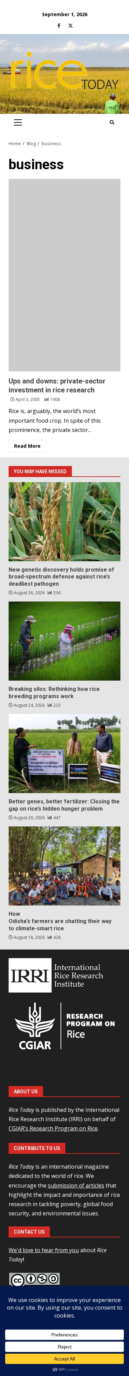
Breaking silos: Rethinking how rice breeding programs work (64, 641)
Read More (27, 446)
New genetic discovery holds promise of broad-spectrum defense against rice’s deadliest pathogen (64, 521)
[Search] (112, 122)
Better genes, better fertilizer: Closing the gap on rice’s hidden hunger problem (64, 753)
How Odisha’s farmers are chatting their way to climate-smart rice (64, 866)
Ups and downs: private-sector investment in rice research (64, 275)
